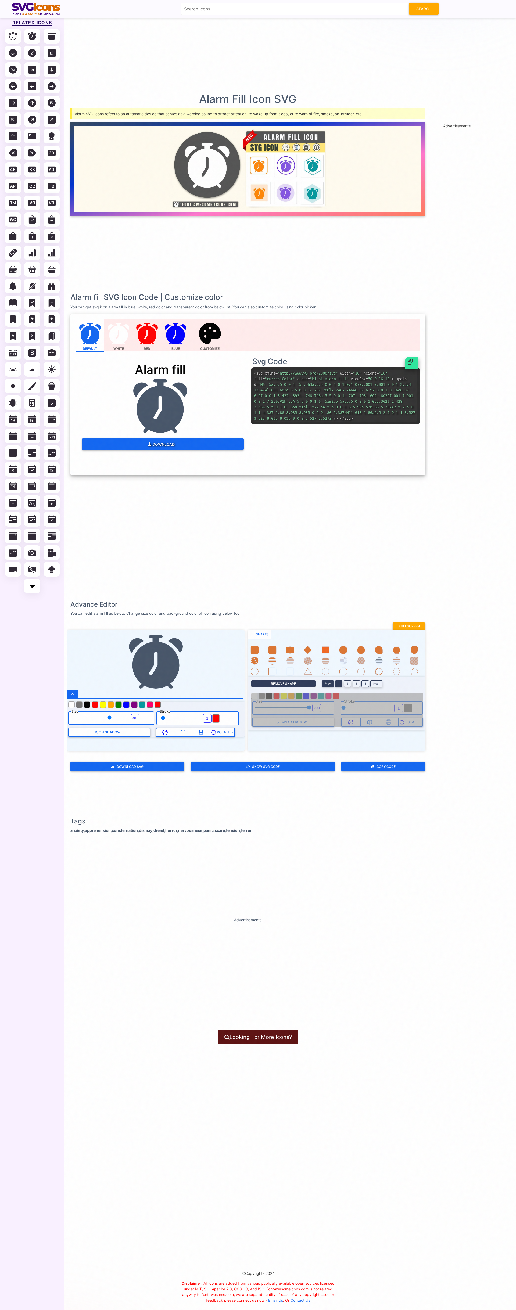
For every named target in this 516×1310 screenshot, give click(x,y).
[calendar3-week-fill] (13, 552)
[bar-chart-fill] (32, 253)
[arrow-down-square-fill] (52, 69)
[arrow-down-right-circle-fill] (13, 69)
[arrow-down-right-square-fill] (32, 69)
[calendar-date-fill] (13, 419)
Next (376, 683)
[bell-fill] (13, 286)
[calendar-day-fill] (32, 419)
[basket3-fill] (52, 269)
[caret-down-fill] (32, 586)
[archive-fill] (52, 36)
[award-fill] (52, 136)
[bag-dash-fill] (52, 219)
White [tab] (118, 349)
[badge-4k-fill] (13, 169)
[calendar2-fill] (52, 486)
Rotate (223, 732)
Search (423, 8)
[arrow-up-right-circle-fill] (32, 119)
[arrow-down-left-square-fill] (52, 53)
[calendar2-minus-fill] (13, 502)
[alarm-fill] (32, 36)
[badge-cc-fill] (32, 186)
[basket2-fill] (32, 269)
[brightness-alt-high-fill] (13, 369)
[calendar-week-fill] (52, 452)
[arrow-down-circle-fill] (13, 53)
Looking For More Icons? (261, 1037)
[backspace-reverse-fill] (32, 153)
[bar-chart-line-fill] (52, 253)
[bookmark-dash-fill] (52, 303)
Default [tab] (90, 349)
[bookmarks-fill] (52, 336)
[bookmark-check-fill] (32, 303)
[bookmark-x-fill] (32, 336)
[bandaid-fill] (13, 253)
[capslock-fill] (52, 569)
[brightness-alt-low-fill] (32, 369)
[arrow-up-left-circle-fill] (52, 103)
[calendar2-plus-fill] (52, 502)
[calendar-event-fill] (52, 419)
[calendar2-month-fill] (32, 502)
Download (163, 444)
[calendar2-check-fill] (32, 469)
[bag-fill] (13, 236)
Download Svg (130, 767)
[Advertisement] (260, 55)
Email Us (275, 1300)
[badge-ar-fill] (13, 186)
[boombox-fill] (13, 353)
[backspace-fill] (13, 153)
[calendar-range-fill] (32, 452)
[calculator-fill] (32, 402)
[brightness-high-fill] (52, 369)
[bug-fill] (13, 402)
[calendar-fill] (13, 436)
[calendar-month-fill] (52, 436)
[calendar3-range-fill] (52, 536)
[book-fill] (13, 303)
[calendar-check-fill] (52, 402)
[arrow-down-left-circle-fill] (32, 53)
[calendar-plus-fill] (13, 452)
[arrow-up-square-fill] (13, 136)
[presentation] (210, 335)
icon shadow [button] (108, 732)
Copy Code (386, 767)
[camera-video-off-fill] (32, 569)
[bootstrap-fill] (32, 353)
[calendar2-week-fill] (32, 519)
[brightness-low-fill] (13, 386)
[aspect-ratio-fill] (32, 136)
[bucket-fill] (52, 386)
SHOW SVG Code (266, 767)
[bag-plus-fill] (32, 236)
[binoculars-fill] (52, 286)
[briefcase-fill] (52, 353)
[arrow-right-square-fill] (13, 103)
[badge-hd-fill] (52, 186)
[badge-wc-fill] (13, 219)
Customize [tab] (210, 349)
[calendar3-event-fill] (13, 536)
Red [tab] (147, 349)
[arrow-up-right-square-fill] (52, 119)
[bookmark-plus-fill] (52, 319)
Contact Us (300, 1300)
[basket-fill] (13, 269)
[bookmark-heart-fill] (32, 319)
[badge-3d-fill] (52, 153)
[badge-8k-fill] (32, 169)
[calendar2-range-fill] (13, 519)
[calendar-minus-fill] (32, 436)
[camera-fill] (32, 552)
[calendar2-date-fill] (52, 469)
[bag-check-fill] (32, 219)
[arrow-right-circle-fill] (52, 86)
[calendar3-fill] (32, 536)
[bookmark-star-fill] (13, 336)
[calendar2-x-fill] (52, 519)
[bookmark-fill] (13, 319)
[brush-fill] (32, 386)
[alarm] (13, 36)
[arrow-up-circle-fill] (32, 103)
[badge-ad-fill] (52, 169)
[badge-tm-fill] (13, 203)
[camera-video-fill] (13, 569)
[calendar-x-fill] (13, 469)
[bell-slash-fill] (32, 286)
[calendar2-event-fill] (32, 486)
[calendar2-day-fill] (13, 486)
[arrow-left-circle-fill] (13, 86)
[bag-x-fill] (52, 236)
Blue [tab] (175, 349)
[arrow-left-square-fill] (32, 86)
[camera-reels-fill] (52, 552)
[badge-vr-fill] (52, 203)
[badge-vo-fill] (32, 203)
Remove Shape (283, 684)
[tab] (259, 634)
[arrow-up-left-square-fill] (13, 119)
